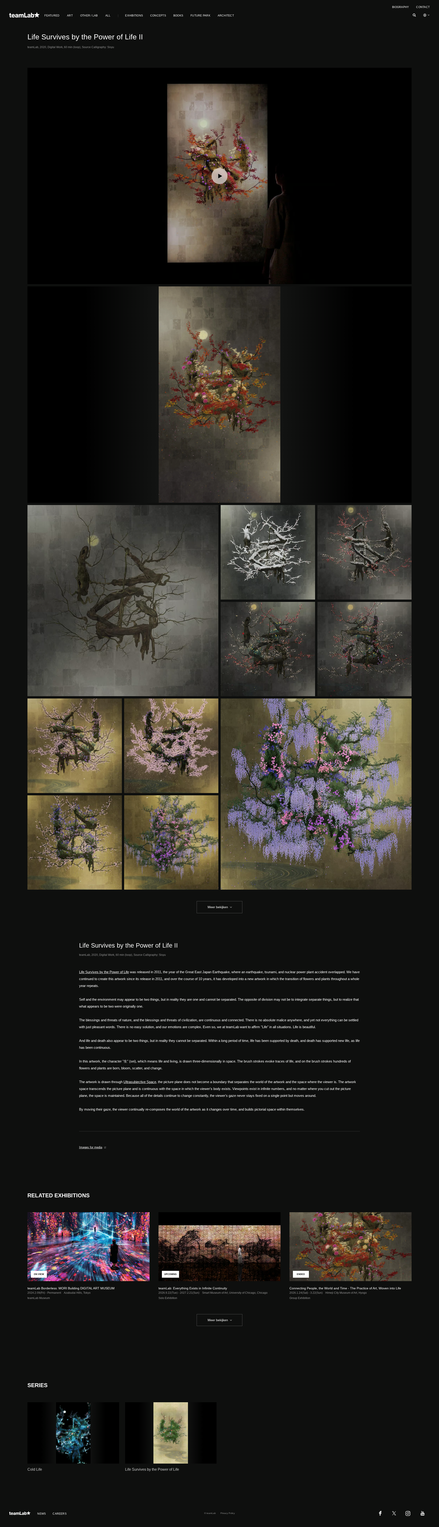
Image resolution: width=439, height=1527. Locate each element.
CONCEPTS (158, 15)
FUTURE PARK (200, 15)
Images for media (90, 1147)
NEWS (41, 1513)
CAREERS (60, 1513)
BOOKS (178, 15)
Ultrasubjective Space (139, 1082)
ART (70, 15)
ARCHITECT (226, 15)
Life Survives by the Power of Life (104, 972)
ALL (108, 15)
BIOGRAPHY (400, 7)
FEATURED (51, 15)
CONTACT (423, 7)
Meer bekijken (218, 907)
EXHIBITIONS (134, 15)
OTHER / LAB (89, 15)
